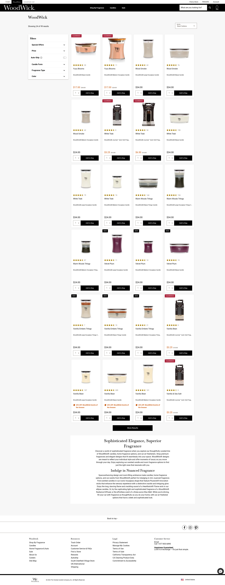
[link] (193, 2)
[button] (216, 2)
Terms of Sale (118, 552)
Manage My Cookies (121, 545)
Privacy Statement (120, 542)
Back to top (112, 518)
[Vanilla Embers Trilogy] (86, 326)
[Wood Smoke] (148, 65)
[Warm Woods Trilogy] (148, 195)
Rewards (74, 555)
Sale (123, 8)
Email (156, 542)
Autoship (74, 558)
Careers (32, 558)
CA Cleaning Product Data (123, 558)
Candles (113, 8)
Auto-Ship (35, 57)
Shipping (74, 567)
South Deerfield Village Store (82, 561)
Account (74, 545)
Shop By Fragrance (97, 8)
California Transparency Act (124, 555)
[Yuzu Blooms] (86, 65)
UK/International (77, 564)
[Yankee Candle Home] (8, 1)
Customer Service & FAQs (81, 549)
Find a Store (76, 552)
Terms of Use (118, 549)
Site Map (33, 561)
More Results (132, 428)
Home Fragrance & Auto (39, 549)
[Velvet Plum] (117, 260)
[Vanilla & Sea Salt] (179, 391)
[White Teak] (117, 130)
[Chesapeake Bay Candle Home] (29, 1)
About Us (33, 555)
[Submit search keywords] (210, 7)
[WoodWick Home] (16, 1)
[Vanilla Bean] (179, 326)
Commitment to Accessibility (124, 561)
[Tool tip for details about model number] (41, 57)
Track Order (75, 542)
